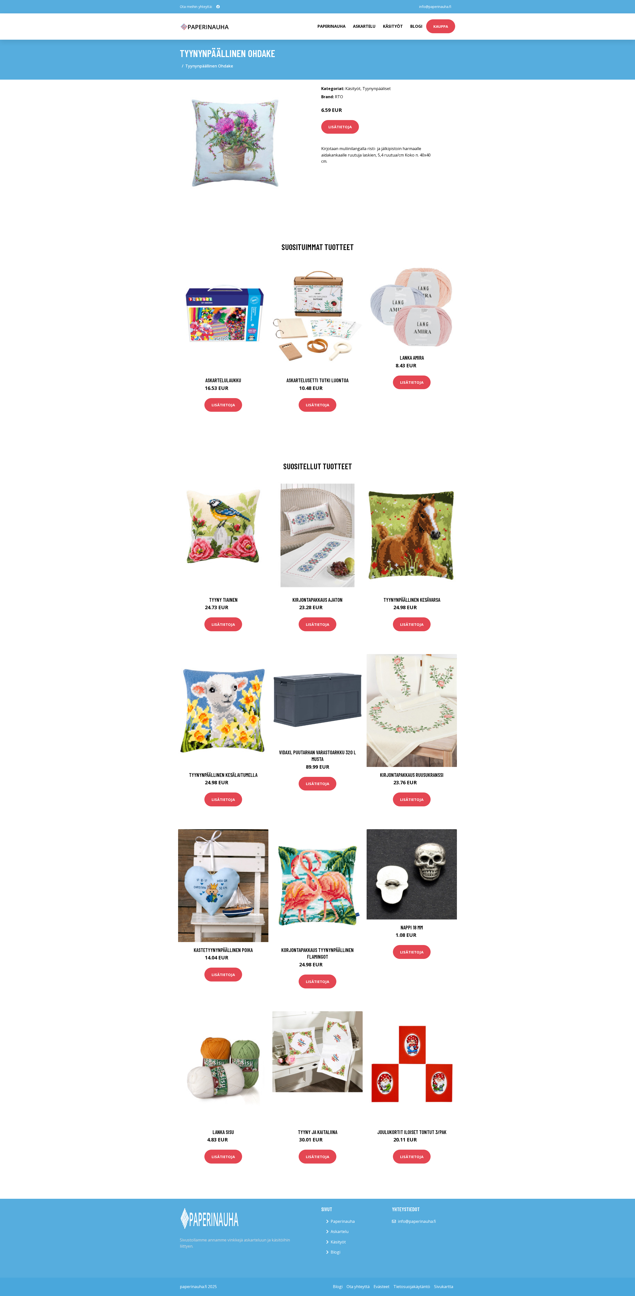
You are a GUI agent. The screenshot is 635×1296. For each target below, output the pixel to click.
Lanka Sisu (223, 1132)
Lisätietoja (340, 126)
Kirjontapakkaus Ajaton (317, 600)
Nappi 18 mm (412, 927)
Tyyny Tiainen (223, 600)
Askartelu (364, 26)
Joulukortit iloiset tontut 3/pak (411, 1132)
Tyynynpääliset (376, 88)
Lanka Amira (412, 357)
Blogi (416, 26)
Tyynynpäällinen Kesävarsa (411, 600)
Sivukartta (443, 1286)
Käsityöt (393, 26)
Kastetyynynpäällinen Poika (223, 950)
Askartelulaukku (223, 380)
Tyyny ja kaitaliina (317, 1132)
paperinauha (332, 26)
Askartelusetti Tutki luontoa (317, 380)
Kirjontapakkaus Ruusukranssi (412, 775)
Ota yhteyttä (358, 1286)
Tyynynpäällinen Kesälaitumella (223, 775)
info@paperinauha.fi (435, 6)
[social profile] (218, 6)
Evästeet (381, 1286)
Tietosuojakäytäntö (411, 1286)
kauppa (440, 26)
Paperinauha (343, 1221)
